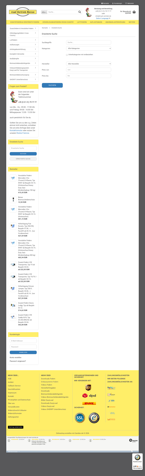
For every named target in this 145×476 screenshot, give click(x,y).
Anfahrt (10, 382)
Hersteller (45, 64)
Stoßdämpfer (14, 59)
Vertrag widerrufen (15, 427)
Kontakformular (16, 130)
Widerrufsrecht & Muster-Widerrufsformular (17, 411)
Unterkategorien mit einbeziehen (80, 55)
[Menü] (141, 454)
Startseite (106, 3)
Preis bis (45, 76)
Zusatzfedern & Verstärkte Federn (24, 22)
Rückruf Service (22, 133)
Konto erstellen (15, 357)
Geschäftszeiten (14, 389)
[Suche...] (80, 12)
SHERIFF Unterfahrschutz (19, 79)
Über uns (11, 403)
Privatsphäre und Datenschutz (19, 400)
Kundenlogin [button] (118, 3)
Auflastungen (96, 22)
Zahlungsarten (13, 417)
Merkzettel (130, 3)
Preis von (45, 70)
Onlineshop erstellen (64, 433)
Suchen (52, 85)
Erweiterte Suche (23, 159)
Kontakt (11, 396)
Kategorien (46, 49)
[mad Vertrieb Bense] (23, 12)
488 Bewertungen (13, 451)
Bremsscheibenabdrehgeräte (20, 63)
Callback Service (14, 386)
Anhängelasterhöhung (115, 22)
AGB (9, 379)
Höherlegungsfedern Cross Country (58, 22)
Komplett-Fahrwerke (17, 54)
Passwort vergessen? (18, 361)
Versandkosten (13, 407)
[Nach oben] (6, 472)
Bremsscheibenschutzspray (19, 75)
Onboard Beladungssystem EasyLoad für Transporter (19, 69)
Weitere (132, 22)
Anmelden (23, 352)
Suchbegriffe (46, 42)
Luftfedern (82, 22)
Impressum (12, 393)
